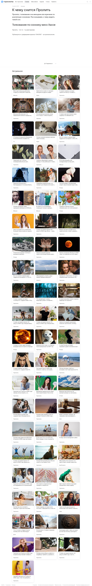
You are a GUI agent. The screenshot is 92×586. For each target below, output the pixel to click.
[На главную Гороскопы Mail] (8, 1)
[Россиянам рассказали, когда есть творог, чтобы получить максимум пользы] (46, 109)
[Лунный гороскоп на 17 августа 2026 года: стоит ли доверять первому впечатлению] (23, 571)
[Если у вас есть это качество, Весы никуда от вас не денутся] (46, 433)
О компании (8, 584)
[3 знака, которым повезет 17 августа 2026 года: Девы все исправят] (23, 456)
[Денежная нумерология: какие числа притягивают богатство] (46, 386)
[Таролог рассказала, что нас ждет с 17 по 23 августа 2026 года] (69, 571)
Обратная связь (58, 584)
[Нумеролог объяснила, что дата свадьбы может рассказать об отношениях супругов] (69, 271)
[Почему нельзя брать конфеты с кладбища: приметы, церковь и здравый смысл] (46, 548)
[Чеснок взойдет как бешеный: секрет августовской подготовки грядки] (69, 178)
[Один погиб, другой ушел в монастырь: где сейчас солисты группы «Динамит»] (69, 502)
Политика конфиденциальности (82, 584)
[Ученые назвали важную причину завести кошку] (46, 132)
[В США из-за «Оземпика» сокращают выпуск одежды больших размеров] (46, 201)
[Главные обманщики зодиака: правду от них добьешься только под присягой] (46, 155)
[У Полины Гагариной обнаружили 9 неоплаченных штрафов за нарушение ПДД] (23, 132)
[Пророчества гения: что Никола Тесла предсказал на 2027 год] (46, 340)
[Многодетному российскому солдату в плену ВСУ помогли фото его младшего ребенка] (23, 86)
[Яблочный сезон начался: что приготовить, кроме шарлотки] (69, 456)
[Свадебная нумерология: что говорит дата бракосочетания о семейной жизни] (46, 178)
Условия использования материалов (46, 584)
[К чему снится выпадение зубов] (69, 433)
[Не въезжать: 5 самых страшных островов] (46, 525)
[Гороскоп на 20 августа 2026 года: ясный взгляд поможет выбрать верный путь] (23, 548)
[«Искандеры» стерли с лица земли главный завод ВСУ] (46, 271)
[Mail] (2, 1)
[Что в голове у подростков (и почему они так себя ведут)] (23, 525)
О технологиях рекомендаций (69, 584)
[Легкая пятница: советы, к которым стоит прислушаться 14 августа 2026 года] (69, 363)
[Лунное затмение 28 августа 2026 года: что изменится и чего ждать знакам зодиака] (69, 248)
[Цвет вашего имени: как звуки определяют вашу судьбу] (69, 479)
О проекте (35, 584)
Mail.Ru (2, 584)
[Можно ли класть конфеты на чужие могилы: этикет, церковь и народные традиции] (69, 225)
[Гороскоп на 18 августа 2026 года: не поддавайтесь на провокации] (23, 479)
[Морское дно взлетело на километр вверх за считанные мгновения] (69, 386)
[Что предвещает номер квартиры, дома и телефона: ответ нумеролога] (46, 294)
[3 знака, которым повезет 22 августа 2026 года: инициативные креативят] (23, 317)
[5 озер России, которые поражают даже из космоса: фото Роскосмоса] (69, 340)
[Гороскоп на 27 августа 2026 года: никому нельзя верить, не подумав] (23, 386)
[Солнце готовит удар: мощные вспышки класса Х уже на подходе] (23, 340)
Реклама (13, 584)
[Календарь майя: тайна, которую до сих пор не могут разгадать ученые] (69, 525)
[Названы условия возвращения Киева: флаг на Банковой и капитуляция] (46, 571)
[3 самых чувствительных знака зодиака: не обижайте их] (69, 109)
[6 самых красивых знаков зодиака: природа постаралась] (69, 294)
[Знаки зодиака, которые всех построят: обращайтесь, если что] (46, 502)
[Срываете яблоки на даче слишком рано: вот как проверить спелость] (69, 201)
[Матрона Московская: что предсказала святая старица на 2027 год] (23, 109)
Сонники (23, 6)
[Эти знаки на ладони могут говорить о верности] (46, 479)
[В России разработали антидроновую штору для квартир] (69, 155)
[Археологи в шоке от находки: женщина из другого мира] (46, 86)
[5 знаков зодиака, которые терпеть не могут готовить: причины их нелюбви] (69, 86)
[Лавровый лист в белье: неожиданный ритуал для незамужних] (23, 155)
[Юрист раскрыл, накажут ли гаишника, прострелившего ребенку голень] (69, 409)
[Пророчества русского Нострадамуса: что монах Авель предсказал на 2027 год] (23, 178)
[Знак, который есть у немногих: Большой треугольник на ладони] (23, 225)
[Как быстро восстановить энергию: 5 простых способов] (23, 502)
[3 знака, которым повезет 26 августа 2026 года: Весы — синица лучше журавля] (46, 225)
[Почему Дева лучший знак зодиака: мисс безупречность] (23, 409)
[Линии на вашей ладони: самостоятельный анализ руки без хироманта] (46, 248)
